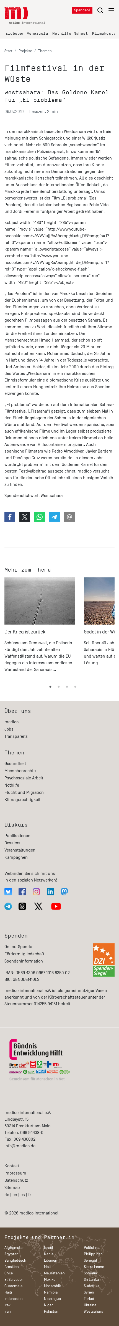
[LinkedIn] (50, 891)
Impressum (15, 1173)
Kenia (48, 1254)
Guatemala (13, 1286)
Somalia (90, 1273)
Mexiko (49, 1279)
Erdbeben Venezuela (27, 33)
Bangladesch (15, 1260)
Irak (7, 1305)
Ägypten (11, 1254)
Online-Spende (18, 946)
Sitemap (12, 1187)
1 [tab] (50, 687)
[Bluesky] (8, 891)
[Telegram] (8, 906)
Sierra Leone (94, 1267)
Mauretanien (54, 1273)
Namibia (51, 1292)
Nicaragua (52, 1299)
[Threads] (22, 906)
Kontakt (11, 1165)
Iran (7, 1311)
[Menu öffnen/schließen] (106, 10)
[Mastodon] (64, 891)
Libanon (50, 1260)
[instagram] (36, 891)
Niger (48, 1305)
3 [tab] (67, 687)
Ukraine (90, 1305)
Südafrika (91, 1286)
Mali (47, 1267)
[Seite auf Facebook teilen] (9, 517)
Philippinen (93, 1254)
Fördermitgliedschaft (24, 953)
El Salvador (13, 1279)
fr (29, 1194)
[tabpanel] (39, 627)
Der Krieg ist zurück (24, 632)
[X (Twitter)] (38, 906)
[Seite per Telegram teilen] (54, 517)
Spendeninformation (23, 961)
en (14, 1194)
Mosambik (52, 1286)
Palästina (91, 1248)
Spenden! (82, 10)
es (22, 1194)
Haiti (8, 1292)
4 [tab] (75, 687)
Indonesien (13, 1299)
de (6, 1194)
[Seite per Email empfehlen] (69, 517)
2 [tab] (58, 687)
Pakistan (51, 1311)
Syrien (89, 1292)
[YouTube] (56, 906)
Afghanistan (14, 1248)
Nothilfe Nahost (70, 33)
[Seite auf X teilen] (24, 517)
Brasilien (11, 1267)
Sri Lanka (91, 1279)
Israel (48, 1248)
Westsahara (93, 1311)
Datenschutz (16, 1180)
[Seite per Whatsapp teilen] (39, 517)
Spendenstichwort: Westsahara (33, 495)
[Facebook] (22, 891)
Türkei (89, 1299)
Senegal (90, 1260)
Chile (8, 1273)
